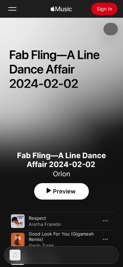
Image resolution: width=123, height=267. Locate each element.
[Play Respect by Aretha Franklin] (18, 221)
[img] (61, 9)
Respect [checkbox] (37, 218)
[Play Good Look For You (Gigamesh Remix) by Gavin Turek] (18, 239)
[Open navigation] (12, 8)
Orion (61, 174)
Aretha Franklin (45, 224)
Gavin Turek (41, 245)
